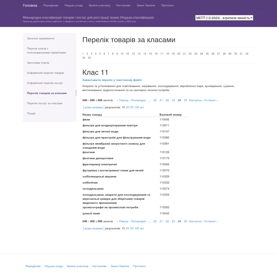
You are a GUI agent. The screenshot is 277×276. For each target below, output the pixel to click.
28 (224, 53)
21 (184, 53)
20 (178, 53)
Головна (30, 5)
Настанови (123, 5)
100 (136, 107)
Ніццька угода (73, 5)
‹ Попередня (137, 100)
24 (201, 53)
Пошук (31, 113)
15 (150, 53)
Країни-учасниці (99, 5)
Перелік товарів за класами (47, 93)
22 (190, 53)
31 (241, 53)
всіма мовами (94, 107)
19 (173, 53)
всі (142, 107)
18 (167, 53)
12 (133, 53)
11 (127, 53)
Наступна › (196, 100)
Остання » (211, 100)
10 (122, 53)
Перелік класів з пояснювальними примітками (46, 50)
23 (195, 53)
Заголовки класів (38, 62)
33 (83, 57)
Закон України (145, 5)
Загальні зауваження (41, 38)
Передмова (50, 5)
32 (247, 53)
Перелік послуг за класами (44, 103)
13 (139, 53)
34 (89, 57)
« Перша (122, 100)
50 (131, 107)
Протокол (167, 5)
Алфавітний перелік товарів (45, 73)
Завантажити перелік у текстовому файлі (112, 80)
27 (218, 53)
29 (230, 53)
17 (161, 53)
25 (207, 53)
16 (156, 53)
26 (213, 53)
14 (144, 53)
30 (235, 53)
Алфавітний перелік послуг (45, 83)
